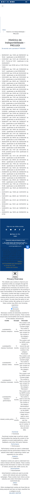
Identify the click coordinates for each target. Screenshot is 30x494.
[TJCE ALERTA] (15, 17)
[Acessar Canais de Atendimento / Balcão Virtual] (26, 488)
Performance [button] (15, 444)
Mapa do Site (16, 234)
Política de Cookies (12, 267)
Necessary (16, 309)
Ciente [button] (11, 269)
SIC (26, 1)
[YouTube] (11, 229)
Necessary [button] (15, 307)
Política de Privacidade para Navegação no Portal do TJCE (12, 263)
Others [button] (15, 483)
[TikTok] (24, 229)
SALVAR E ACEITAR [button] (15, 493)
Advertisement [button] (15, 468)
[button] (1, 1)
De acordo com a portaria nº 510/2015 (13, 48)
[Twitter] (15, 229)
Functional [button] (15, 432)
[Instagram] (6, 229)
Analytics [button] (15, 456)
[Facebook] (20, 229)
